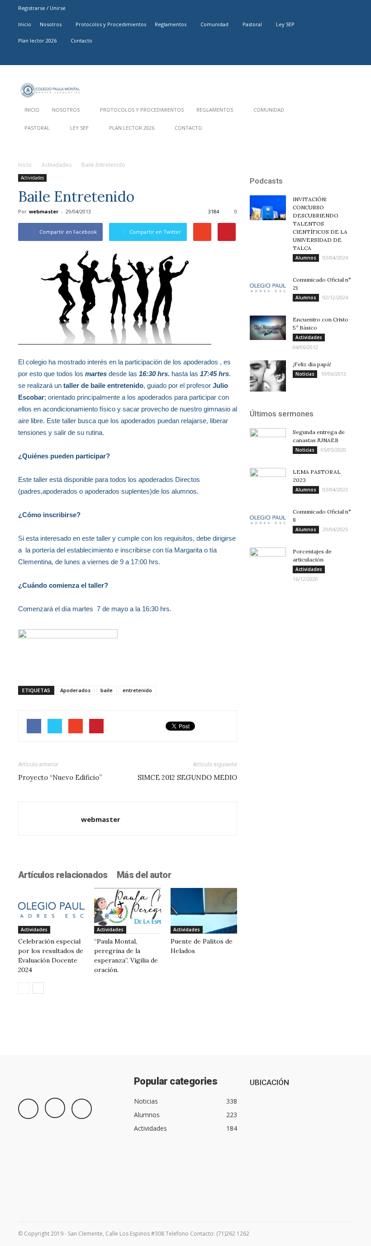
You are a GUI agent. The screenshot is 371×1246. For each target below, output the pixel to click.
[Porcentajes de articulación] (268, 560)
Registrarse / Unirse (42, 8)
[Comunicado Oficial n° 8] (268, 520)
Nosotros (51, 24)
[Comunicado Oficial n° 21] (268, 288)
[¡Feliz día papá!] (268, 376)
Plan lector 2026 (37, 40)
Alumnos (305, 258)
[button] (342, 130)
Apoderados (75, 690)
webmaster (43, 211)
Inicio (24, 24)
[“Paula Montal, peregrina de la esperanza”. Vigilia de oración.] (127, 911)
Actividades (56, 165)
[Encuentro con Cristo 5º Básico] (268, 328)
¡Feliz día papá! (312, 364)
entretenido (137, 690)
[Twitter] (346, 57)
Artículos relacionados (63, 874)
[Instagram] (331, 57)
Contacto (81, 40)
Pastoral (252, 24)
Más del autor (144, 874)
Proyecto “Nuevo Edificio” (60, 777)
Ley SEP (285, 24)
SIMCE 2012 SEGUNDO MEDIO (187, 777)
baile (106, 690)
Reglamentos (170, 24)
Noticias (304, 374)
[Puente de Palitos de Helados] (204, 911)
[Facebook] (316, 57)
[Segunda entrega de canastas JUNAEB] (268, 440)
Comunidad (214, 24)
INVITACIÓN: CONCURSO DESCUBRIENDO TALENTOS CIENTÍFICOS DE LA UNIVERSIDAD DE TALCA (320, 223)
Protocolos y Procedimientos (111, 24)
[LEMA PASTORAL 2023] (268, 480)
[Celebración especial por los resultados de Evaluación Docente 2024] (51, 911)
